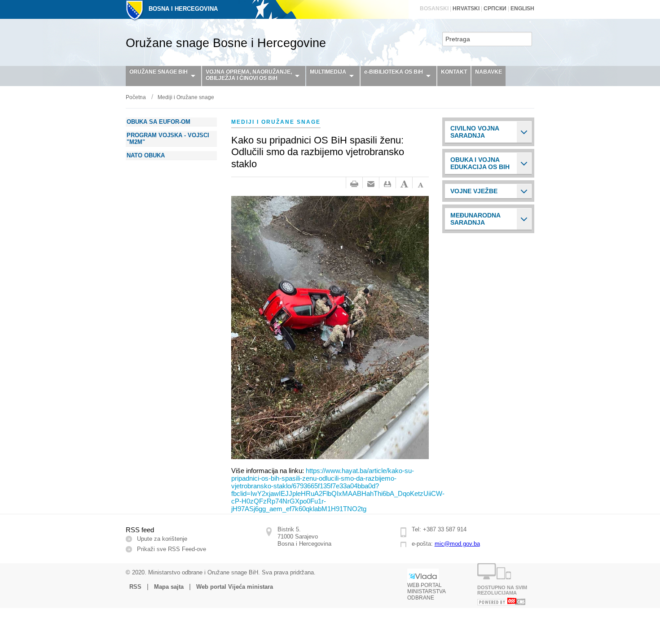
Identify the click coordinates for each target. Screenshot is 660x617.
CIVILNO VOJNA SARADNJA (474, 132)
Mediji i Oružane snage (186, 97)
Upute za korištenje (162, 538)
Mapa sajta (169, 586)
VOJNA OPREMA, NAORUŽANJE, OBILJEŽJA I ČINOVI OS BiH (249, 75)
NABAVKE (488, 72)
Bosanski (434, 8)
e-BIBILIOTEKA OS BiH (393, 72)
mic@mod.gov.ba (457, 543)
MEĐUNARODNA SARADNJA (475, 219)
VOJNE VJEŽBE (473, 191)
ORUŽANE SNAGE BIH (158, 72)
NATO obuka (146, 155)
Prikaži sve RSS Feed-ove (171, 549)
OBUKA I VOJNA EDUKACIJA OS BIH (480, 163)
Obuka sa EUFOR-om (158, 121)
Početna (136, 97)
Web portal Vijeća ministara (234, 586)
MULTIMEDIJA (328, 72)
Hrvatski (466, 8)
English (522, 8)
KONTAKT (454, 72)
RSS (135, 586)
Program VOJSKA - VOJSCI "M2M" (168, 138)
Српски (495, 8)
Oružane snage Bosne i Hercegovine (226, 43)
